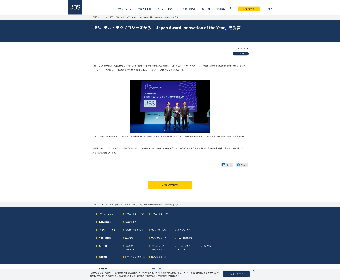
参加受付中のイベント (134, 230)
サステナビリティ (158, 238)
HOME (94, 17)
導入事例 (207, 246)
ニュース (103, 17)
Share (229, 165)
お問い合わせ (248, 8)
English (269, 8)
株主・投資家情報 (184, 238)
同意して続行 (236, 274)
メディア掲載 (156, 249)
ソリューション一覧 (159, 214)
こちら (177, 276)
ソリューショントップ (134, 214)
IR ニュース (182, 249)
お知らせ (241, 53)
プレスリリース (157, 246)
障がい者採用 (156, 257)
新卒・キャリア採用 (133, 257)
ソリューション (183, 246)
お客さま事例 (130, 222)
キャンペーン (130, 249)
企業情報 (129, 238)
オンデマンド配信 (158, 230)
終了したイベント (184, 230)
